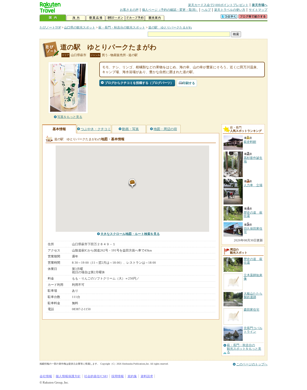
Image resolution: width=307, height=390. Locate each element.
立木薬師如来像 (253, 276)
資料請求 (147, 376)
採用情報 (117, 376)
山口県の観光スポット (79, 27)
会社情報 (46, 376)
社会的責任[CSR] (96, 376)
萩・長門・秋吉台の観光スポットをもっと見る (244, 348)
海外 (76, 17)
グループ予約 (135, 17)
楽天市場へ (259, 5)
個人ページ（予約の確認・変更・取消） (170, 10)
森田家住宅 (251, 309)
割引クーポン (115, 17)
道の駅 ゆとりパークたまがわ (170, 27)
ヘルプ (206, 10)
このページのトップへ (251, 364)
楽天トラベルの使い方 (229, 10)
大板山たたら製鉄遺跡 (253, 295)
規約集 (132, 376)
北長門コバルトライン (253, 329)
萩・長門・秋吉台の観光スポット (121, 27)
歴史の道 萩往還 (253, 260)
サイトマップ (258, 10)
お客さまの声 (129, 10)
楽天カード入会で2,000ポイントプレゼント (218, 5)
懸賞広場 (95, 17)
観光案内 (154, 17)
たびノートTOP (50, 27)
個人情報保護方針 (68, 376)
